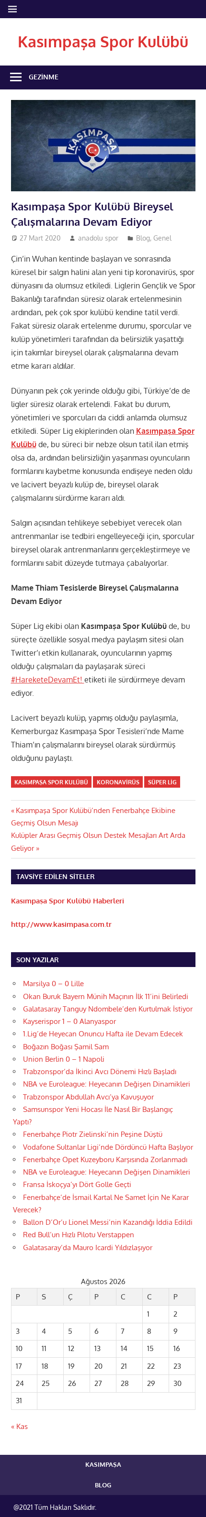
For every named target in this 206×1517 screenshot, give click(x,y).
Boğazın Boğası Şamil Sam (66, 1046)
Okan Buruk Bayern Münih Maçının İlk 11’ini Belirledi (105, 996)
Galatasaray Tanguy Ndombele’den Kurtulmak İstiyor (108, 1008)
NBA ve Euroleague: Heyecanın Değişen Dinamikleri (106, 1083)
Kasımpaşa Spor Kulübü (103, 41)
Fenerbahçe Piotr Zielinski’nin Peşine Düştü (92, 1134)
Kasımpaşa (103, 1464)
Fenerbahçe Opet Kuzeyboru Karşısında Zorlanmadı (105, 1159)
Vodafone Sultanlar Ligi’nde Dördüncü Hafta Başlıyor (108, 1147)
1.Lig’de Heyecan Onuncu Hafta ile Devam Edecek (103, 1033)
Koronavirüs (118, 782)
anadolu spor (98, 238)
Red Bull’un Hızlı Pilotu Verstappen (78, 1234)
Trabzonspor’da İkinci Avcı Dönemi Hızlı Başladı (99, 1071)
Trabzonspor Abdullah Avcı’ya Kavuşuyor (88, 1096)
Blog (143, 238)
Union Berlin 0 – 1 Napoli (63, 1059)
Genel (162, 238)
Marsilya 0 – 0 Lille (53, 983)
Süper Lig (162, 782)
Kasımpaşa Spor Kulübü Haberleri (67, 900)
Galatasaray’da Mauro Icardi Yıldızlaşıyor (87, 1247)
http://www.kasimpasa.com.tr (61, 924)
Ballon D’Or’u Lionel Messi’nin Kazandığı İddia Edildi (108, 1222)
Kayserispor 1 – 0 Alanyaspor (69, 1021)
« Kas (19, 1426)
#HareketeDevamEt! (47, 679)
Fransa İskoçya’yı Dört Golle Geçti (77, 1184)
